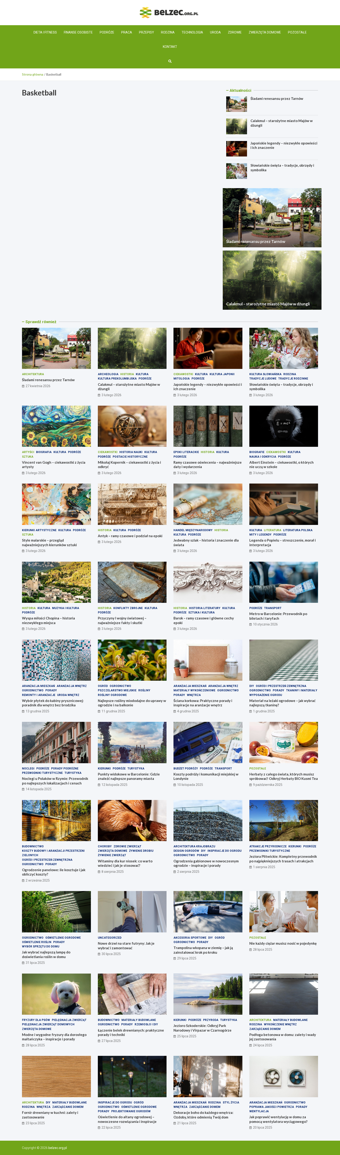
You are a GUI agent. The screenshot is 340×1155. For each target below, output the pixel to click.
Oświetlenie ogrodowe (63, 937)
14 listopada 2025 (39, 789)
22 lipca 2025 (111, 1127)
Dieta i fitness (45, 32)
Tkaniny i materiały (301, 690)
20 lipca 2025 (262, 1127)
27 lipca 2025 (111, 1041)
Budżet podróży (185, 768)
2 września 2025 (38, 880)
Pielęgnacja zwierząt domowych (48, 1024)
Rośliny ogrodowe (112, 695)
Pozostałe (297, 32)
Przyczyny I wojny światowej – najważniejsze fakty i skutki (122, 620)
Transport (272, 608)
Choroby (105, 846)
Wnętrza (194, 695)
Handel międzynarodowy (193, 530)
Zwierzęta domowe (265, 32)
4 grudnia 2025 (188, 711)
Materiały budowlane (138, 1020)
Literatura (272, 530)
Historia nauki (130, 452)
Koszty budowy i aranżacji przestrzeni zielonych (53, 853)
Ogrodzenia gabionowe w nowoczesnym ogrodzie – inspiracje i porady (206, 863)
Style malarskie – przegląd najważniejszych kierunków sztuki (49, 542)
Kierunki (104, 768)
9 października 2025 (267, 785)
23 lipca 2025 (35, 1123)
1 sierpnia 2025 (264, 867)
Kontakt (170, 47)
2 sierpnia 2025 (188, 871)
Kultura (142, 374)
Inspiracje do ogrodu (224, 850)
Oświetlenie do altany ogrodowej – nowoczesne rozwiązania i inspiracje (127, 1119)
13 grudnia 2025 (37, 711)
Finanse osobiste (78, 32)
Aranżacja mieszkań (38, 686)
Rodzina (168, 32)
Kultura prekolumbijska (117, 378)
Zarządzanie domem (265, 1029)
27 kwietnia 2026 (38, 386)
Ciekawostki (183, 374)
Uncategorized (109, 937)
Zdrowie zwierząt (127, 846)
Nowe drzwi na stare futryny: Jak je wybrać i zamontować (126, 945)
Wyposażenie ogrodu (265, 695)
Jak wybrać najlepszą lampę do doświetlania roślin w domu (46, 954)
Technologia (192, 32)
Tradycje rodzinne (293, 378)
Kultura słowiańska (265, 374)
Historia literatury (204, 608)
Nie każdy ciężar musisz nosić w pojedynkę (283, 943)
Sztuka (27, 456)
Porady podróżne (64, 768)
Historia (127, 374)
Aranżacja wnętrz (72, 686)
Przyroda (210, 1020)
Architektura (33, 374)
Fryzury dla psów (36, 1020)
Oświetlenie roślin (36, 942)
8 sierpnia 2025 (113, 871)
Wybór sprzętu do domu (40, 946)
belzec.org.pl (57, 1148)
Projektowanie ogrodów (131, 1111)
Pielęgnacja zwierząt (69, 1020)
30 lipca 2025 (111, 954)
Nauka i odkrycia (262, 456)
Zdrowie (235, 32)
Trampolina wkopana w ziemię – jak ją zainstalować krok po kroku (203, 950)
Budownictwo (33, 846)
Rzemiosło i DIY (146, 1024)
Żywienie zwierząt (112, 855)
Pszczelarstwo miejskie (117, 690)
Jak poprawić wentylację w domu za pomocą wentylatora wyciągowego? (278, 1119)
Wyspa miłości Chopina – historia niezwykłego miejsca (48, 620)
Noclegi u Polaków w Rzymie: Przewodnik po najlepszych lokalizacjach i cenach (55, 780)
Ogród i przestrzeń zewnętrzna (281, 686)
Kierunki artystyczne (39, 530)
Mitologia (181, 378)
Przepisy (146, 32)
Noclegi (28, 768)
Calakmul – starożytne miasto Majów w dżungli (268, 303)
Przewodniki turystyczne (42, 773)
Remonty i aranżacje (38, 695)
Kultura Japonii (222, 374)
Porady (51, 690)
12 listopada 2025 (114, 785)
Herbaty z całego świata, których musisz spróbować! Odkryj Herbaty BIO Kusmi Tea (283, 776)
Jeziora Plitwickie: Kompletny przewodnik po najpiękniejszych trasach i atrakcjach (283, 858)
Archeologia (108, 374)
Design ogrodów (186, 850)
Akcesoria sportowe (189, 937)
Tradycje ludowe (262, 378)
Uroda (215, 32)
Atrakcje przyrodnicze (268, 846)
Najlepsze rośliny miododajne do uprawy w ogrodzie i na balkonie (132, 703)
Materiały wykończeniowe (194, 690)
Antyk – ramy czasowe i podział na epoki (130, 536)
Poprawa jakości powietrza (271, 1107)
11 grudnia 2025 (113, 711)
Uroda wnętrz (68, 695)
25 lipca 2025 (186, 1036)
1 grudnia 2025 (264, 711)
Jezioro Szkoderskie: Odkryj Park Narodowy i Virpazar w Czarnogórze (202, 1027)
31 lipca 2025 (35, 963)
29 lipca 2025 (186, 958)
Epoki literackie (186, 452)
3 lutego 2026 (111, 395)
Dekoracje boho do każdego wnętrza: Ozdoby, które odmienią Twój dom (203, 1114)
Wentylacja (259, 1111)
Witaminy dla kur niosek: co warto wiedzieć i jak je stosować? (125, 863)
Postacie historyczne (130, 456)
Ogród (103, 686)
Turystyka (73, 773)
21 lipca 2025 (186, 1123)
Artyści (28, 452)
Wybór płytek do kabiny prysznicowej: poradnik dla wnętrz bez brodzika (53, 703)
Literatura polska (297, 530)
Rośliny (144, 690)
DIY (251, 686)
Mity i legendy (260, 534)
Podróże (107, 32)
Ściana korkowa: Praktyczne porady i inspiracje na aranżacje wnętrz (202, 703)
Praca (126, 32)
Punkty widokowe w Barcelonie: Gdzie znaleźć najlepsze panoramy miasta (129, 776)
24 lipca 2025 (262, 1045)
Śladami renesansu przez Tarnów (276, 98)
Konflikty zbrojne (128, 608)
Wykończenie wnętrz (280, 1024)
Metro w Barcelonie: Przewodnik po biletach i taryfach (278, 616)
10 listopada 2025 (190, 785)
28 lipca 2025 (262, 949)
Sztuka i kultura (201, 612)
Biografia (44, 452)
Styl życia (231, 1102)
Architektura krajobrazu (194, 846)
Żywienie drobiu (141, 850)
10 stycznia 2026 (265, 624)
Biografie (256, 452)
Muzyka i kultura (65, 608)
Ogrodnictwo (32, 690)
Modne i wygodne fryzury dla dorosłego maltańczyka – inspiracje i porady (54, 1036)
